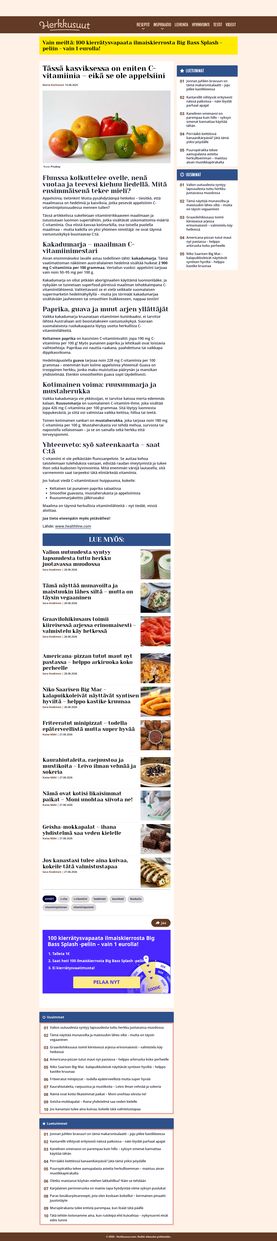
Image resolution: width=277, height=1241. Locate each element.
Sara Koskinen (52, 569)
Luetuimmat (57, 1123)
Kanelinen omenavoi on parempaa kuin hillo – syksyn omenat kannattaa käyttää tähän (105, 1151)
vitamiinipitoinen (56, 907)
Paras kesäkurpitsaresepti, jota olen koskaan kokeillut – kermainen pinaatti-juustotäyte (108, 1198)
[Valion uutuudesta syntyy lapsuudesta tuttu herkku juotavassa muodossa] (156, 564)
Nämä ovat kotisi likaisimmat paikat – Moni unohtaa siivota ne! (88, 796)
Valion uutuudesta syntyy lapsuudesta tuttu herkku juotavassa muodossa (77, 558)
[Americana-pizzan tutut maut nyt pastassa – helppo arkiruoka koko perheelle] (156, 668)
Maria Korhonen (53, 85)
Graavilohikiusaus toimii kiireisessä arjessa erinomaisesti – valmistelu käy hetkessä (89, 625)
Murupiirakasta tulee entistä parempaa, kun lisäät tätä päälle (96, 1208)
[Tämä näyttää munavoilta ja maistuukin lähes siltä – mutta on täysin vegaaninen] (156, 598)
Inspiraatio (162, 25)
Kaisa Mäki (50, 734)
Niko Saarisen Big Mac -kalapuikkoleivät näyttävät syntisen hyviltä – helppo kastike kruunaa (91, 695)
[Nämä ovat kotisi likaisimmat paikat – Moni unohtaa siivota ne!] (156, 806)
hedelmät (100, 899)
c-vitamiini (80, 899)
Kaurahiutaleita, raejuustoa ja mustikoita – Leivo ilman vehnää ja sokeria (89, 766)
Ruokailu (135, 899)
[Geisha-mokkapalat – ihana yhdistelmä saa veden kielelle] (156, 839)
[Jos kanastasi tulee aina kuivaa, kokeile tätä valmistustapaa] (156, 873)
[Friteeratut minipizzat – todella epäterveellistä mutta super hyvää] (156, 735)
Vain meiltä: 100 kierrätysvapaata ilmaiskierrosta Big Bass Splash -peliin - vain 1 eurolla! (132, 46)
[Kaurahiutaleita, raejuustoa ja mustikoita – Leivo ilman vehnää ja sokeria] (156, 772)
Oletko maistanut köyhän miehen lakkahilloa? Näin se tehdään (98, 1180)
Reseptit (143, 25)
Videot (231, 25)
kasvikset (118, 899)
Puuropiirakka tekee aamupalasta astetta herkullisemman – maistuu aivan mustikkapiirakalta (107, 1170)
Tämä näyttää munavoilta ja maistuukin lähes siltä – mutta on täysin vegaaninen (88, 592)
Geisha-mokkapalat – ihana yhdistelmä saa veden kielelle (82, 830)
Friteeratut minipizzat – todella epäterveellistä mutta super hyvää (89, 726)
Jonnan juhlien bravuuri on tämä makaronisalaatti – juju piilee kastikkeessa (107, 1134)
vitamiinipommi (83, 907)
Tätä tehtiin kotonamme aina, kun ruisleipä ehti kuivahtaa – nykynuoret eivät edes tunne (109, 1217)
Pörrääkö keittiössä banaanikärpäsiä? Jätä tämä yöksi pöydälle (98, 1161)
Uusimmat (55, 1017)
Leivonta (181, 25)
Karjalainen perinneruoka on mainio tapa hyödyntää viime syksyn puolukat (108, 1188)
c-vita (63, 899)
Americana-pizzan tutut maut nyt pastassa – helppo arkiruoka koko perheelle (88, 662)
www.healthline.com (73, 526)
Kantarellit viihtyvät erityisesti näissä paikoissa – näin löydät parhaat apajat (107, 1141)
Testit (217, 25)
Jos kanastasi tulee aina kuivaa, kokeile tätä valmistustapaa (85, 863)
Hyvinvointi (201, 25)
